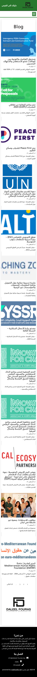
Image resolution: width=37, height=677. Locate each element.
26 (12, 584)
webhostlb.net (16, 669)
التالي (9, 584)
